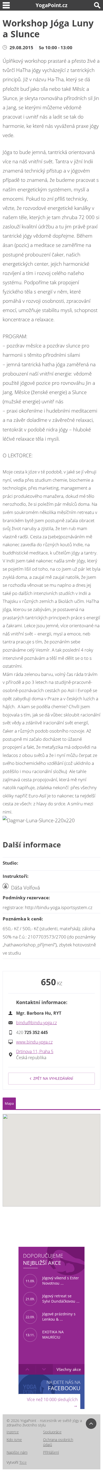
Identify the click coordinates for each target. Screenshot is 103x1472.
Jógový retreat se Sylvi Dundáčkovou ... (52, 1298)
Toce (23, 1462)
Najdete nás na (63, 1385)
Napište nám (17, 1452)
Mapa (9, 1103)
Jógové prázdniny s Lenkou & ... (51, 1316)
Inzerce (13, 1431)
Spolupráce (52, 1431)
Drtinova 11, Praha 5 (34, 1051)
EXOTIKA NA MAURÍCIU (45, 1334)
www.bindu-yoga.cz (34, 1042)
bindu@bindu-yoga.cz (36, 1023)
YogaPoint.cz (51, 5)
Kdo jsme (14, 1439)
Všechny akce (69, 1369)
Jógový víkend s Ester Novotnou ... (52, 1280)
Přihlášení (51, 1452)
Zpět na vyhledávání (53, 1078)
